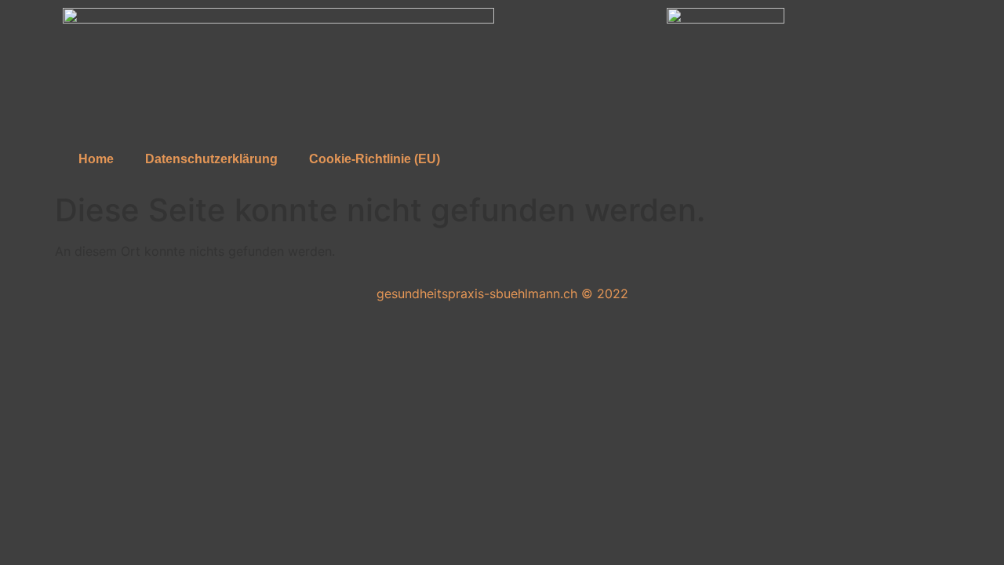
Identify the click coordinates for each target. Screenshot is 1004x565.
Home (96, 159)
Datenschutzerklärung (211, 159)
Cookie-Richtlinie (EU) (374, 159)
